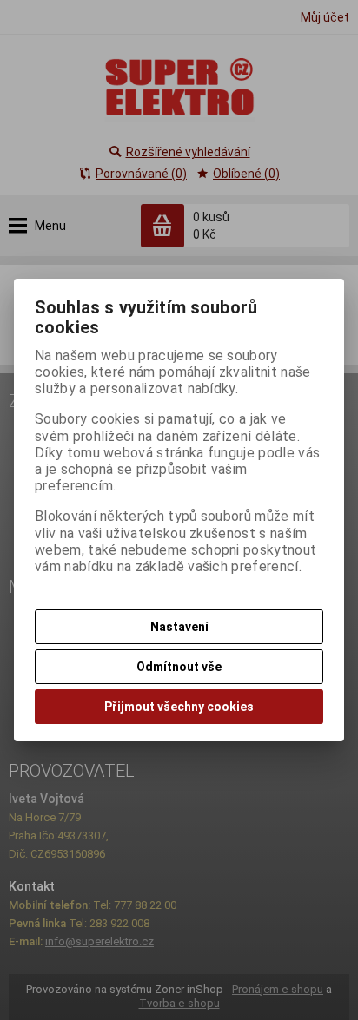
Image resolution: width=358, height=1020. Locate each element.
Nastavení (179, 627)
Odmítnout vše (179, 667)
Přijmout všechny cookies (179, 707)
